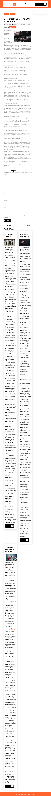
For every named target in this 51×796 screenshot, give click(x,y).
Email (5, 200)
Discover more (8, 309)
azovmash (6, 14)
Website (5, 207)
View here (7, 506)
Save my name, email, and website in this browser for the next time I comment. (18, 216)
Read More (9, 526)
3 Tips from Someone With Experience (10, 549)
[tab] (14, 4)
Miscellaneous (12, 27)
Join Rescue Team (39, 4)
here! (5, 62)
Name (5, 193)
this (9, 429)
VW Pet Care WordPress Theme (22, 794)
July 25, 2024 (8, 24)
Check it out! (12, 629)
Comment (6, 174)
